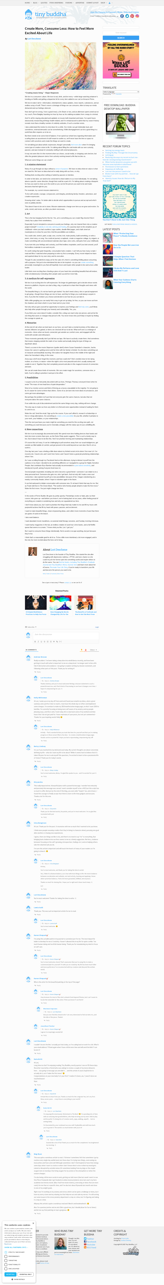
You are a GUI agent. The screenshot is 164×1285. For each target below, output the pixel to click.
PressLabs (125, 1238)
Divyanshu (53, 809)
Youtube (91, 1244)
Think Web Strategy (126, 1250)
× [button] (33, 1223)
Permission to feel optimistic (116, 167)
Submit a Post (92, 3)
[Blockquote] (53, 641)
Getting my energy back (114, 150)
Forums (68, 3)
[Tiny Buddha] (46, 19)
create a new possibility (65, 416)
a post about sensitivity (82, 465)
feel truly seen (84, 307)
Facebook (53, 573)
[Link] (57, 641)
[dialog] (19, 1252)
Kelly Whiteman (54, 730)
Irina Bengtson (54, 864)
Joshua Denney (126, 1240)
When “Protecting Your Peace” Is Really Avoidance (125, 234)
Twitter (48, 573)
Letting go (109, 155)
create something (87, 262)
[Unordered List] (50, 641)
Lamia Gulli (53, 923)
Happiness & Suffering (114, 169)
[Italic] (38, 641)
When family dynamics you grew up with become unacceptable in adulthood (120, 163)
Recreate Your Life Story (59, 567)
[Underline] (41, 641)
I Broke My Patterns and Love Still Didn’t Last (126, 269)
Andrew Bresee (54, 681)
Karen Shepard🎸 (55, 959)
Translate (118, 94)
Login (97, 627)
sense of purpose (61, 169)
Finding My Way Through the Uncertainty (121, 153)
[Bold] (35, 641)
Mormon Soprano (50, 1009)
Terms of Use (44, 1263)
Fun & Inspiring (56, 3)
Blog (35, 3)
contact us (67, 582)
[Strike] (44, 641)
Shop (103, 3)
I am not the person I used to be (117, 171)
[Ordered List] (47, 641)
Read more (8, 1244)
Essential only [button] (26, 1274)
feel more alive (76, 145)
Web (44, 573)
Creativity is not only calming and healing (51, 227)
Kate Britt (38, 1059)
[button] (18, 1247)
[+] (60, 641)
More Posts (60, 573)
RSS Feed (91, 1247)
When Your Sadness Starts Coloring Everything (124, 281)
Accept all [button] (10, 1274)
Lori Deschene (34, 38)
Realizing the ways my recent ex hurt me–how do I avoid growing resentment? (120, 158)
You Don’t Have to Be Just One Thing (119, 220)
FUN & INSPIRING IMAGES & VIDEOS (124, 224)
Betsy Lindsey (54, 770)
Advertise (80, 3)
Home (27, 3)
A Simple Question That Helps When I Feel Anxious (124, 257)
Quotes (44, 3)
